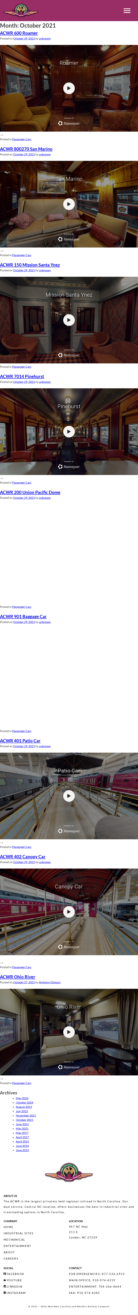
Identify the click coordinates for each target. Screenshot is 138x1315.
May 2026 (22, 1098)
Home (8, 1227)
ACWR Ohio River (17, 976)
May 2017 (22, 1132)
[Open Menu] (127, 11)
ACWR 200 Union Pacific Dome (30, 492)
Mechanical (14, 1239)
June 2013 (22, 1150)
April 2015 (22, 1141)
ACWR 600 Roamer (19, 33)
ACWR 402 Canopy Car (22, 856)
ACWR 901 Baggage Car (23, 616)
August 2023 (24, 1106)
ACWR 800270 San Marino (26, 148)
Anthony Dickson (50, 982)
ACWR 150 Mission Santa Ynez (30, 264)
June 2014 (22, 1145)
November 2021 (26, 1115)
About (9, 1252)
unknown (45, 38)
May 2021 (22, 1128)
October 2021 (24, 1119)
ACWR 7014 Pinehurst (22, 376)
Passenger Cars (21, 139)
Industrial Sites (18, 1233)
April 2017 (22, 1137)
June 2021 (22, 1124)
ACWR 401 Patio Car (20, 740)
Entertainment (17, 1245)
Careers (11, 1258)
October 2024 (24, 1102)
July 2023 (22, 1111)
